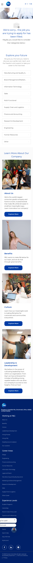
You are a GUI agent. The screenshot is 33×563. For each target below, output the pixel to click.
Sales (3, 488)
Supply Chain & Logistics (8, 491)
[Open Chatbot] (14, 529)
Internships (5, 508)
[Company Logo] (8, 4)
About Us (4, 419)
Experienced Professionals (9, 515)
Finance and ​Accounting (9, 462)
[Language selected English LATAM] (26, 3)
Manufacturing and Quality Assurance (12, 477)
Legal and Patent (7, 473)
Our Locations (6, 445)
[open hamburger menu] (2, 4)
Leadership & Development (9, 431)
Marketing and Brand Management (12, 480)
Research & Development (9, 484)
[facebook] (4, 547)
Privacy (5, 557)
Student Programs (7, 504)
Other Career (5, 495)
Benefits (4, 423)
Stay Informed (6, 536)
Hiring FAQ (5, 438)
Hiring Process (6, 434)
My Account (5, 540)
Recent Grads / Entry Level (9, 512)
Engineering (5, 458)
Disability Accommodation (9, 442)
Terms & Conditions (22, 555)
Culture (4, 427)
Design (4, 454)
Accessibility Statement (8, 555)
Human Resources (7, 465)
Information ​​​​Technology (8, 469)
